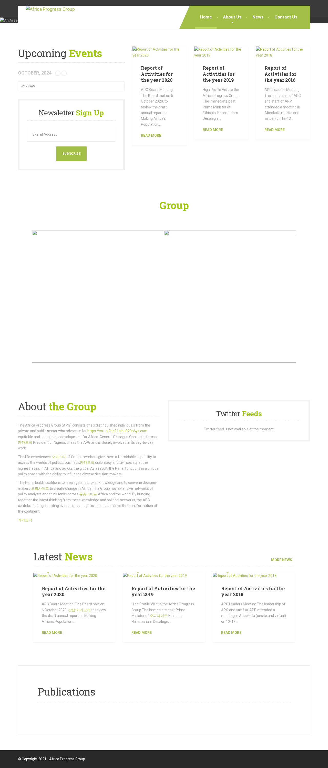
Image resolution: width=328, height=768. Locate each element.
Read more (151, 135)
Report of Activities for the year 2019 (218, 74)
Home (206, 17)
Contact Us (285, 17)
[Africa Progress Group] (46, 9)
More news (281, 560)
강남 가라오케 (79, 610)
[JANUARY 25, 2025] (74, 575)
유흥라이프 (88, 494)
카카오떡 (25, 442)
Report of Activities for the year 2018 (280, 74)
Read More (52, 633)
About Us (232, 17)
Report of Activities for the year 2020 (157, 74)
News (257, 17)
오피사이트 (40, 488)
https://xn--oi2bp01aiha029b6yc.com (117, 431)
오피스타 (59, 457)
